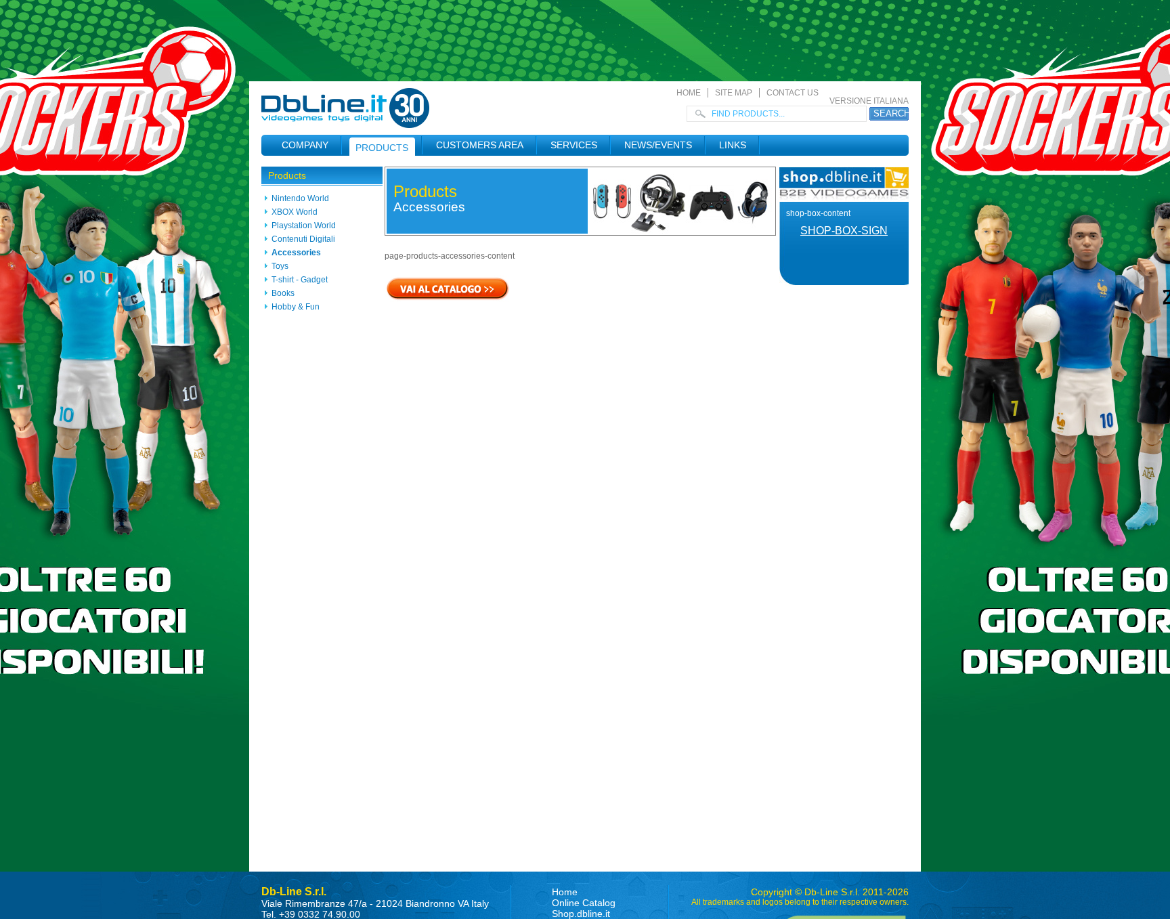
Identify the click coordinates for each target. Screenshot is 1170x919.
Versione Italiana (869, 101)
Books (283, 293)
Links (732, 145)
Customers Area (479, 145)
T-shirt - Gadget (300, 279)
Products (381, 147)
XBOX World (295, 212)
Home (688, 93)
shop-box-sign (844, 230)
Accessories (296, 252)
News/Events (658, 145)
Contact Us (792, 93)
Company (305, 145)
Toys (280, 266)
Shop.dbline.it (581, 913)
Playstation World (304, 225)
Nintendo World (300, 198)
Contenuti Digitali (303, 239)
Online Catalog (583, 902)
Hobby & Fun (296, 307)
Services (573, 145)
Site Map (733, 93)
